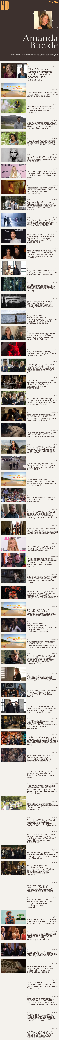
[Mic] (5, 5)
